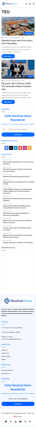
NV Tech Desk (7, 37)
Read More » (8, 56)
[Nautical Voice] (10, 3)
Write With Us (6, 373)
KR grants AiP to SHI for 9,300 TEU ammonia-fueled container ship (17, 86)
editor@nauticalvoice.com (14, 339)
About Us (4, 350)
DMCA (4, 359)
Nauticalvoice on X (8, 248)
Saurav (20, 416)
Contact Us (5, 353)
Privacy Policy (6, 356)
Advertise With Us (7, 370)
